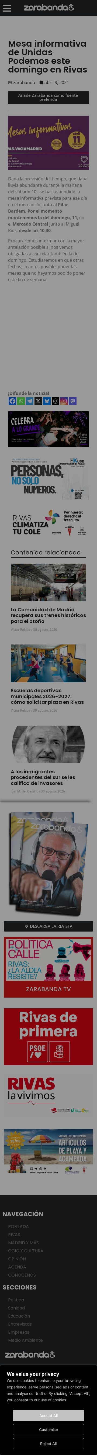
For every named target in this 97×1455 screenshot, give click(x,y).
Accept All (48, 1415)
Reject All (48, 1443)
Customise (48, 1429)
